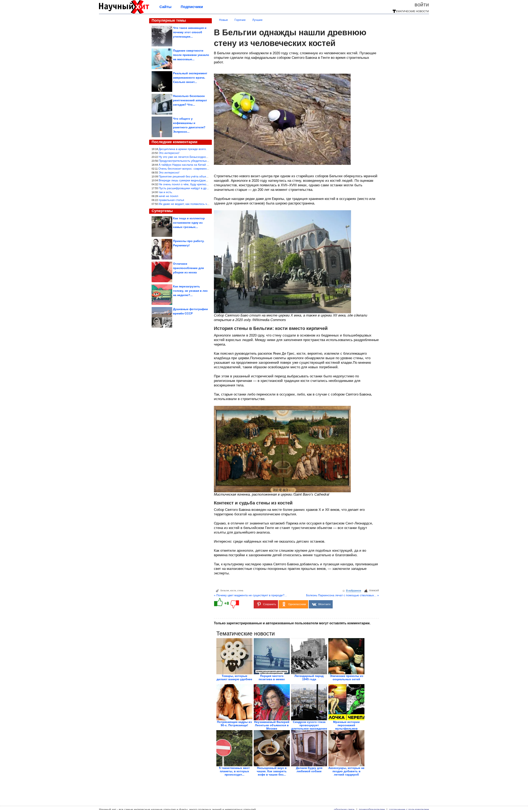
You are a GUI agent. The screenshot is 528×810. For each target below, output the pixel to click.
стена (240, 590)
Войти (422, 4)
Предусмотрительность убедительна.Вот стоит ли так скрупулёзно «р (206, 160)
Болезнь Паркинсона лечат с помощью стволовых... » (342, 595)
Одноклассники (297, 604)
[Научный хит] (124, 12)
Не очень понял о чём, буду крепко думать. (188, 184)
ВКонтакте (324, 604)
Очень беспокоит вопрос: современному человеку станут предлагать (205, 168)
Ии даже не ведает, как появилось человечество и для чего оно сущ (205, 203)
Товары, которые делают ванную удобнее (234, 677)
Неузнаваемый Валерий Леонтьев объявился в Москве (271, 725)
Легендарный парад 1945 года (309, 677)
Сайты (165, 7)
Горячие (240, 19)
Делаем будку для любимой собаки (309, 769)
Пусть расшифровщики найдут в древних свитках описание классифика (207, 188)
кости (233, 590)
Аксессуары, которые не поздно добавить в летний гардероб (346, 771)
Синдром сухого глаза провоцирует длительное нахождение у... (309, 726)
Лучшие (257, 19)
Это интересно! (169, 153)
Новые (223, 19)
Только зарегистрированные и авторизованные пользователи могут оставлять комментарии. (292, 623)
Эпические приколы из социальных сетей (346, 677)
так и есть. (166, 192)
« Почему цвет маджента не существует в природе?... (250, 595)
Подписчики (192, 7)
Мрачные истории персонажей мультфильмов (346, 725)
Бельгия (224, 590)
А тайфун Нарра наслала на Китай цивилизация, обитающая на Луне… (207, 164)
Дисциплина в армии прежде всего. (183, 149)
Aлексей (374, 590)
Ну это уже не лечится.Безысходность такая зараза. (194, 156)
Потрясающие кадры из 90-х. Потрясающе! (234, 723)
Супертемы (162, 211)
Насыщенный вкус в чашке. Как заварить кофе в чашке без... (272, 771)
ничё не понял (168, 196)
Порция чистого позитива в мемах (272, 677)
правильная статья (171, 200)
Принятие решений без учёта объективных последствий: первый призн (207, 176)
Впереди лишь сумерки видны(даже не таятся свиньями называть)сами (207, 180)
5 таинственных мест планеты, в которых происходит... (234, 771)
